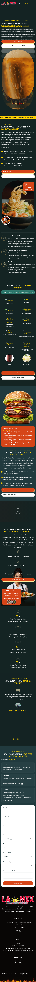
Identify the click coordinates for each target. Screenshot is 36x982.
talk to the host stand (18, 579)
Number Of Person (8, 853)
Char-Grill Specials (9, 335)
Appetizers (9, 303)
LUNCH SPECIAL (25, 292)
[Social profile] (15, 962)
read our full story (8, 176)
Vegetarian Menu (9, 347)
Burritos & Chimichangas (9, 325)
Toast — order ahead (17, 377)
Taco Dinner (26, 323)
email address (7, 817)
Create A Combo (26, 313)
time (4, 844)
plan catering (18, 41)
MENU (5, 292)
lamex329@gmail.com (19, 931)
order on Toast (7, 171)
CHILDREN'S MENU (13, 292)
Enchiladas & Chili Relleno (27, 350)
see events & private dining (17, 46)
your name (6, 808)
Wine (9, 364)
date (4, 835)
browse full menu (17, 373)
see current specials (9, 494)
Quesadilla (9, 313)
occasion (9, 862)
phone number (7, 826)
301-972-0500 (19, 927)
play (18, 511)
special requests (11, 871)
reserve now (18, 883)
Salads (26, 302)
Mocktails (26, 364)
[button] (14, 739)
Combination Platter (26, 336)
